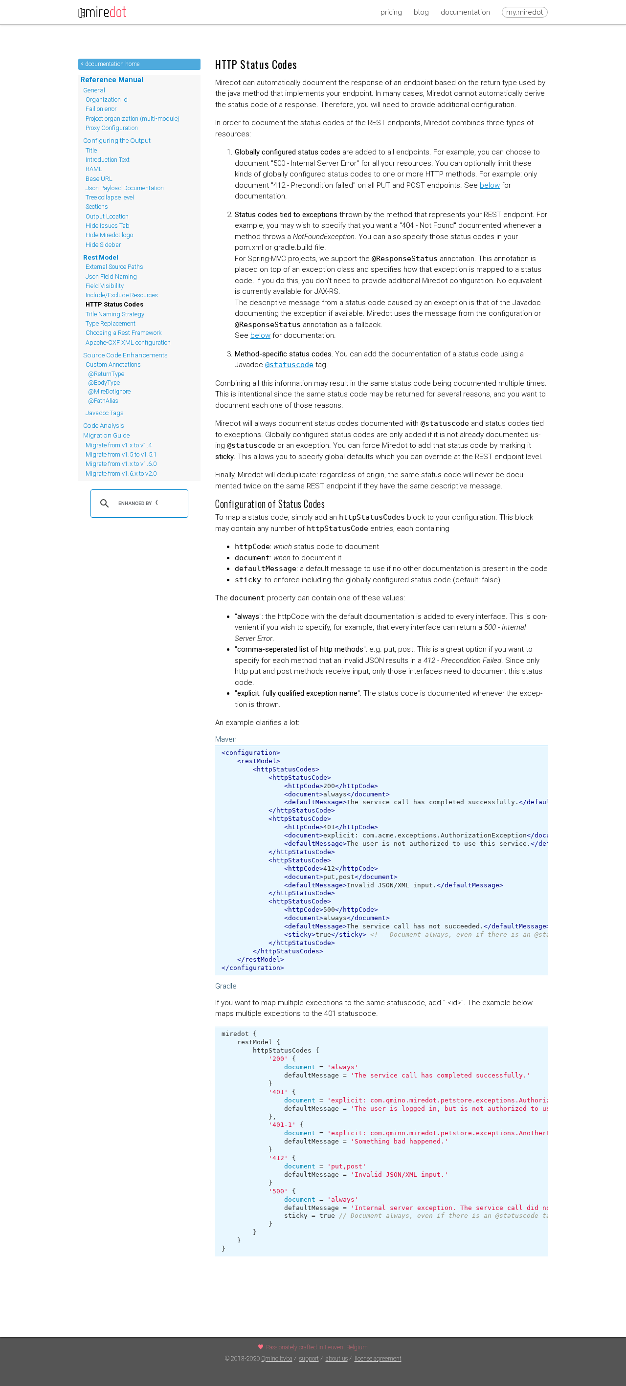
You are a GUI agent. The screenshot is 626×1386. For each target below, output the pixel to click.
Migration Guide (106, 435)
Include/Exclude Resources (122, 295)
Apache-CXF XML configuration (128, 342)
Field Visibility (105, 285)
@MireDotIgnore (109, 391)
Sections (97, 206)
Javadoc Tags (105, 413)
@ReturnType (106, 374)
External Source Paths (114, 266)
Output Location (107, 216)
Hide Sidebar (103, 244)
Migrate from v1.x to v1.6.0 (121, 463)
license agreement (378, 1358)
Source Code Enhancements (125, 355)
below (490, 185)
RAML (94, 169)
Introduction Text (108, 159)
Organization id (107, 99)
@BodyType (104, 382)
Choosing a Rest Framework (123, 332)
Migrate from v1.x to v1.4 (119, 445)
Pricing (391, 12)
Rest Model (100, 257)
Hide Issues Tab (108, 225)
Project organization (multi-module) (132, 118)
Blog (421, 12)
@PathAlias (103, 400)
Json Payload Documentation (125, 188)
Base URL (99, 178)
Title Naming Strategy (115, 314)
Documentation (465, 12)
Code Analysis (103, 425)
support (309, 1358)
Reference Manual (112, 80)
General (94, 90)
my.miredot (524, 12)
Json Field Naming (111, 276)
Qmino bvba (277, 1358)
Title (91, 150)
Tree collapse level (110, 197)
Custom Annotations (113, 364)
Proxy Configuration (112, 128)
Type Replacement (110, 323)
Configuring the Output (117, 140)
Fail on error (101, 108)
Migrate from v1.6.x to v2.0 (121, 473)
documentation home (112, 64)
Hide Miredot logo (109, 235)
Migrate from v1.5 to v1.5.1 (121, 454)
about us (337, 1358)
